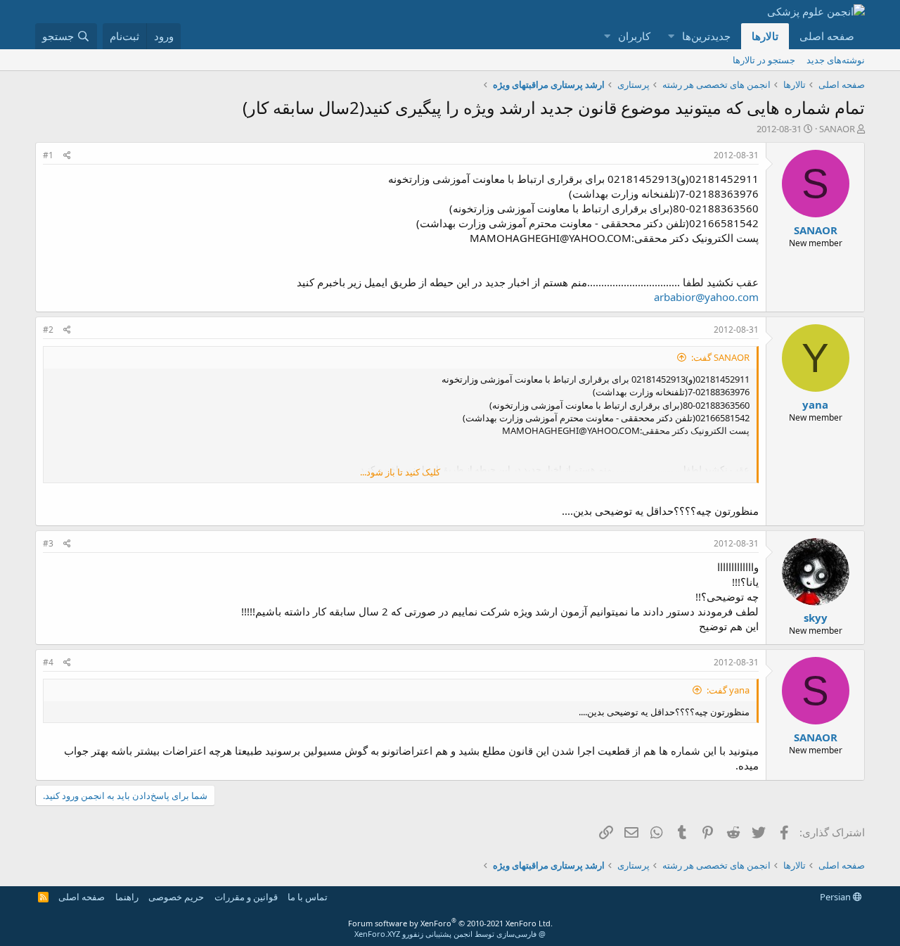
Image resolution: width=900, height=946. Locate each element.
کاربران (634, 36)
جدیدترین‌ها (706, 36)
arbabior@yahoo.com (706, 297)
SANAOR (837, 128)
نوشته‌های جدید (835, 59)
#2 (48, 329)
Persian (836, 896)
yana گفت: (728, 690)
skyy (816, 618)
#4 (48, 662)
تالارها (765, 36)
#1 (48, 155)
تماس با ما (308, 896)
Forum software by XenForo (450, 923)
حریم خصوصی (176, 896)
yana (815, 404)
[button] (671, 36)
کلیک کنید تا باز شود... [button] (400, 472)
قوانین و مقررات (246, 896)
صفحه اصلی (826, 36)
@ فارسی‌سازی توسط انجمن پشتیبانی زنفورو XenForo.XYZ (450, 933)
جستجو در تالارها (764, 59)
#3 (48, 543)
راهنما (127, 896)
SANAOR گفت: (720, 357)
